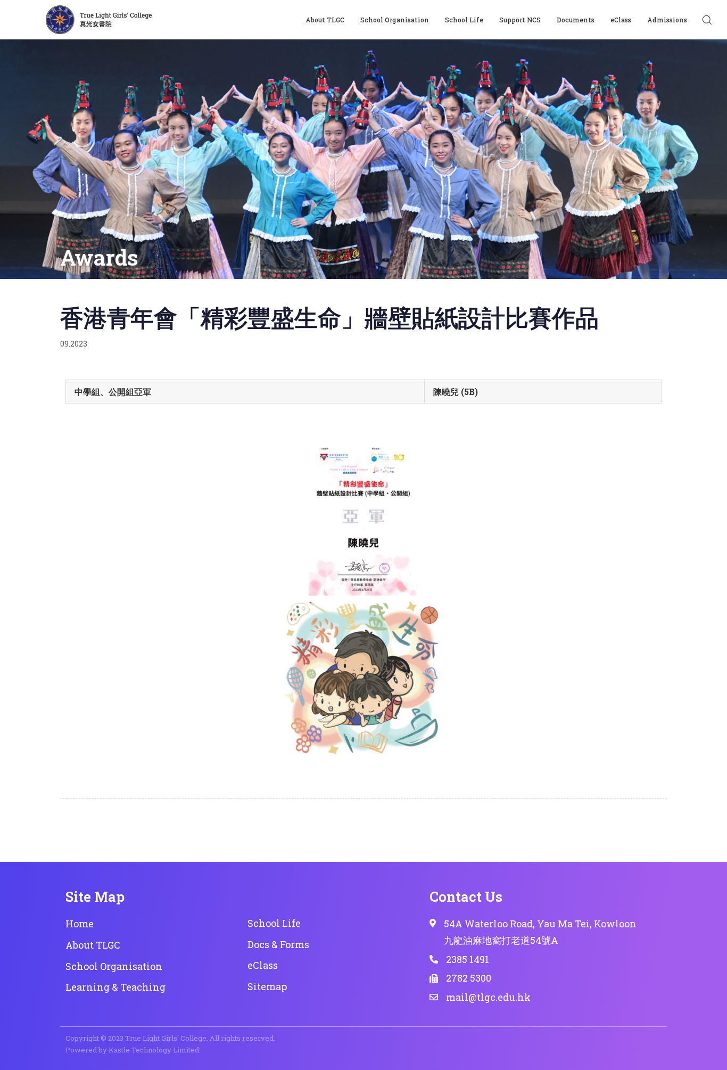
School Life (464, 19)
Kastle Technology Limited (154, 1050)
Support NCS (520, 19)
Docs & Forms (278, 944)
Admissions (667, 19)
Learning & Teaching (115, 987)
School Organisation (394, 19)
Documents (575, 19)
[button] (707, 19)
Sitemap (267, 986)
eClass (620, 19)
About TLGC (324, 19)
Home (79, 923)
